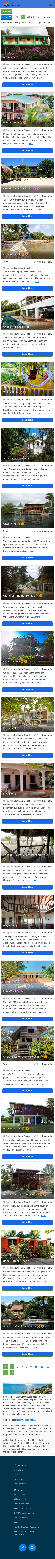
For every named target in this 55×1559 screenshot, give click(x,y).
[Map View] (23, 17)
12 (47, 1366)
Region (8, 11)
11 (42, 1366)
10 (36, 1366)
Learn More (27, 84)
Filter (5, 17)
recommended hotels (25, 1420)
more (43, 78)
